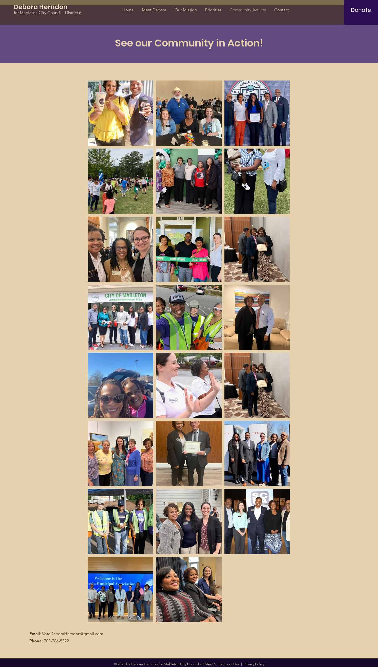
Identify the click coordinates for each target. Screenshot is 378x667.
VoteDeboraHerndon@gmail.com (72, 633)
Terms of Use (229, 664)
